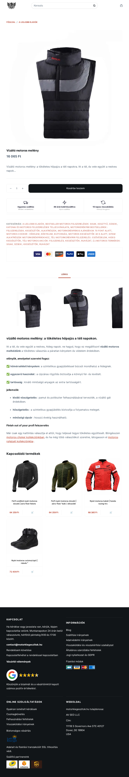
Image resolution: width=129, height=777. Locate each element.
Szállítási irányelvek (77, 635)
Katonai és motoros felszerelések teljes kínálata (37, 227)
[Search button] (94, 6)
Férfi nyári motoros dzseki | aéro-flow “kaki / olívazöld (63, 502)
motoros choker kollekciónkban (25, 437)
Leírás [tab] (64, 274)
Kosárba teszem (75, 188)
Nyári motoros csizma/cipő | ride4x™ (24, 561)
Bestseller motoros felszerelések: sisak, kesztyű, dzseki (81, 224)
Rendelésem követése (18, 650)
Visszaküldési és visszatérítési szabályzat (90, 645)
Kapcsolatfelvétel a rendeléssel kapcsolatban (32, 655)
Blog (68, 629)
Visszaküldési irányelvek (20, 724)
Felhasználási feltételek (19, 719)
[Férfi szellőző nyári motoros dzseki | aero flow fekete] (24, 477)
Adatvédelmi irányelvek (79, 640)
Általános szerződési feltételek (83, 650)
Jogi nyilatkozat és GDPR (80, 655)
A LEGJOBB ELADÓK (33, 224)
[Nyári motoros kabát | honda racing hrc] (103, 477)
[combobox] (62, 5)
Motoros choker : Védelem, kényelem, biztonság (36, 234)
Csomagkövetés (15, 714)
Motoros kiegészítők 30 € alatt (88, 234)
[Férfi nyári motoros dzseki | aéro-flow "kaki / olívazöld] (64, 477)
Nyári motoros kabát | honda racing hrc (103, 502)
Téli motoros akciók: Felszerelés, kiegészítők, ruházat (56, 240)
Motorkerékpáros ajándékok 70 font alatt (85, 230)
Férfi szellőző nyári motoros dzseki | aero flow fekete (24, 502)
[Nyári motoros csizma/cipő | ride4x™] (24, 536)
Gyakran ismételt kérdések (21, 709)
